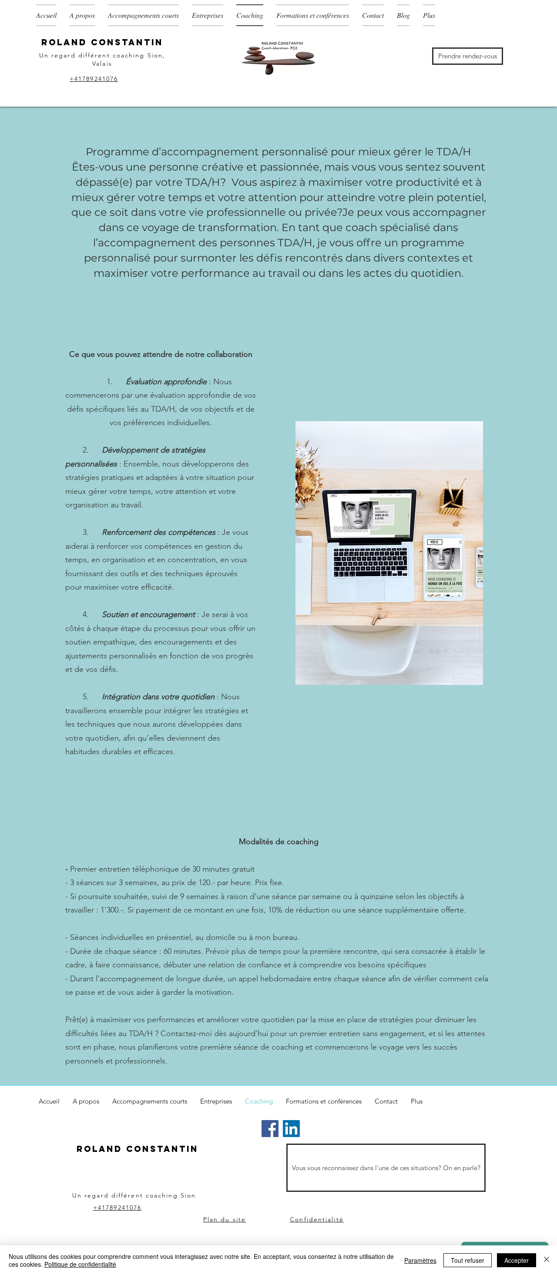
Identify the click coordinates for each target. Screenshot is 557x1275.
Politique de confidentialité (80, 1264)
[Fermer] (546, 1260)
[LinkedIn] (291, 1128)
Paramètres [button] (420, 1260)
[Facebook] (270, 1128)
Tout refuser (467, 1260)
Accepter (516, 1260)
